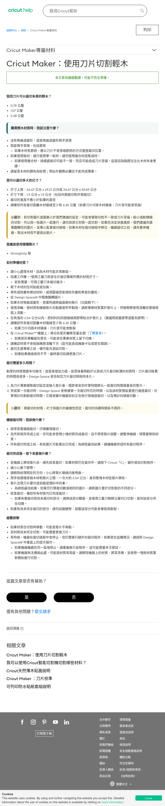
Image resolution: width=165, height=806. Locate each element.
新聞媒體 (105, 751)
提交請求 (43, 611)
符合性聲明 (127, 763)
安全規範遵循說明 (131, 751)
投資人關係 (106, 769)
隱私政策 (105, 732)
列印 (147, 29)
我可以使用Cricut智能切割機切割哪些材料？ (46, 662)
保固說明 (125, 744)
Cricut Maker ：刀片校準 (29, 678)
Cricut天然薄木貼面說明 (28, 670)
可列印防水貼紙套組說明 (28, 686)
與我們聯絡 (106, 744)
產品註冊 (105, 776)
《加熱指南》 (128, 776)
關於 (102, 738)
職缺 (102, 763)
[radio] (26, 597)
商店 (122, 738)
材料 (23, 30)
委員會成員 (127, 726)
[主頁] (20, 11)
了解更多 (95, 333)
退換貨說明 (127, 732)
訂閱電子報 (44, 733)
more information (112, 802)
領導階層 (125, 719)
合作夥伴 (105, 719)
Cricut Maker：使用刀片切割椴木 (36, 654)
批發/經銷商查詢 (130, 769)
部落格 (103, 757)
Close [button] (149, 798)
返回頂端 (12, 628)
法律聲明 (105, 726)
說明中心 (11, 30)
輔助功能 (125, 757)
